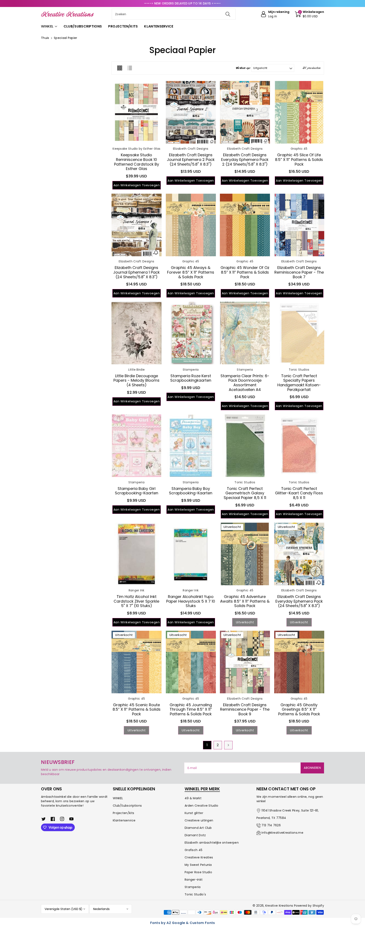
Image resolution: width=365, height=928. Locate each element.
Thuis (45, 38)
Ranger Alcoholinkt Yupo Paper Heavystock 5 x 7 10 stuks (190, 601)
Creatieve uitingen (199, 820)
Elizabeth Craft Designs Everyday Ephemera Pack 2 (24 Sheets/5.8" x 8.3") (244, 159)
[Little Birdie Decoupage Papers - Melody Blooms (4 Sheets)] (137, 333)
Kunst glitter (194, 813)
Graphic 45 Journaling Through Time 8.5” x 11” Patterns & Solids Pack (191, 709)
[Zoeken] (228, 14)
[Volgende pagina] (228, 745)
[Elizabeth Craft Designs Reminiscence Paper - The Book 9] (245, 662)
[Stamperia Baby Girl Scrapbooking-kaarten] (137, 445)
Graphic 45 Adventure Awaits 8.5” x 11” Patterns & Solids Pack (245, 601)
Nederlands (101, 909)
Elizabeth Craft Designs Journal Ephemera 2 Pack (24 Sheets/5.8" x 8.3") (191, 159)
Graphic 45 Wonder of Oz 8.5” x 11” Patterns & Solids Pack (245, 272)
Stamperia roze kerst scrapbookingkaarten (190, 378)
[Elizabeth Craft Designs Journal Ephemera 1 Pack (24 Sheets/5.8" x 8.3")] (137, 225)
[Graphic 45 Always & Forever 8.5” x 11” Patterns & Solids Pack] (191, 225)
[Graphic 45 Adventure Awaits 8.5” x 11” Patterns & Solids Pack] (245, 554)
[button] (309, 14)
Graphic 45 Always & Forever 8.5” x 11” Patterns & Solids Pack (190, 272)
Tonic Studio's (195, 894)
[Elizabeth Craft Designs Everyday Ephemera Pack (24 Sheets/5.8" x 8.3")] (299, 554)
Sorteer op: (243, 68)
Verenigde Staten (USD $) (63, 909)
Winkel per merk (202, 789)
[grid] (119, 68)
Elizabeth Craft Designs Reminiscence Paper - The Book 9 (245, 709)
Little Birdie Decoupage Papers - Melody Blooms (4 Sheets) (136, 380)
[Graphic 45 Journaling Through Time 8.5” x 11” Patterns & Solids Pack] (191, 662)
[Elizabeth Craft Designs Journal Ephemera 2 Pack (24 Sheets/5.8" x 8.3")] (191, 112)
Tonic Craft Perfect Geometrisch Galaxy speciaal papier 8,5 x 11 (245, 493)
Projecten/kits (123, 813)
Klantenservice (124, 820)
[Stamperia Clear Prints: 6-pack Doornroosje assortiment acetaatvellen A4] (245, 333)
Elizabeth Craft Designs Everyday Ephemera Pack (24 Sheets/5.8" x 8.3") (299, 601)
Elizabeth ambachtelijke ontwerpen (212, 842)
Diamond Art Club (198, 828)
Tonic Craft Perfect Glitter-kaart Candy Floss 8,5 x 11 (299, 493)
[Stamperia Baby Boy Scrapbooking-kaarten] (191, 445)
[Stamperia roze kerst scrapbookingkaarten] (191, 333)
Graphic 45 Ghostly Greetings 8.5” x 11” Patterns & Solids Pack (299, 709)
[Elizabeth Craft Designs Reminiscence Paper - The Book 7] (299, 225)
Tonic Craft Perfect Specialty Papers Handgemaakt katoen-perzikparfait (299, 382)
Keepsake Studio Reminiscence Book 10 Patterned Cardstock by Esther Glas (136, 161)
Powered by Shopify (309, 905)
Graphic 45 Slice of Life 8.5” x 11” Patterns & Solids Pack (299, 159)
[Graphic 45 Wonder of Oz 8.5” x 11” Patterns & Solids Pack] (245, 225)
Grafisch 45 (193, 850)
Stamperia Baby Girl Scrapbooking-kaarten (136, 491)
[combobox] (173, 14)
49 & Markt (193, 798)
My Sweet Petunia (198, 865)
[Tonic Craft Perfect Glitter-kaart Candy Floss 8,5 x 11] (299, 445)
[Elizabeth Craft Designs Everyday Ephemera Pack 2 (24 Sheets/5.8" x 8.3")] (245, 112)
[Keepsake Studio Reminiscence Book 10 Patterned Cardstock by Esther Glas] (137, 112)
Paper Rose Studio (198, 872)
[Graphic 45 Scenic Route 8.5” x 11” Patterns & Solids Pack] (137, 662)
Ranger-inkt (194, 879)
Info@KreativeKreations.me (282, 833)
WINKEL (118, 798)
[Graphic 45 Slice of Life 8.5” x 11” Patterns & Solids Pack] (299, 112)
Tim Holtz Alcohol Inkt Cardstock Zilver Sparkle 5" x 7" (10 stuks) (136, 601)
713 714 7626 (271, 825)
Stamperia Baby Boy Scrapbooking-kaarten (190, 491)
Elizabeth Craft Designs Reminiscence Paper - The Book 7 (299, 272)
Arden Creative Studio (201, 805)
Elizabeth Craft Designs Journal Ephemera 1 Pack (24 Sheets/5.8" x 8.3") (136, 272)
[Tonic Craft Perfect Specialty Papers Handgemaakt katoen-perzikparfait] (299, 333)
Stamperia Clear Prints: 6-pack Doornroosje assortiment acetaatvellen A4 (245, 382)
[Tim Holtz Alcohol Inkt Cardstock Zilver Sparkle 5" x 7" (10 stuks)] (137, 554)
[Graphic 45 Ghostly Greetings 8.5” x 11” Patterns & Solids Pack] (299, 662)
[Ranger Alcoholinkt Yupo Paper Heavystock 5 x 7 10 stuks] (191, 554)
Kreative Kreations (279, 905)
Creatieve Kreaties (199, 857)
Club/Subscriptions (127, 805)
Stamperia (193, 887)
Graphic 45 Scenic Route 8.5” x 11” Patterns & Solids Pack (137, 709)
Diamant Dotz (195, 835)
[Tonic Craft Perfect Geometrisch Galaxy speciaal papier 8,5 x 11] (245, 445)
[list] (129, 68)
